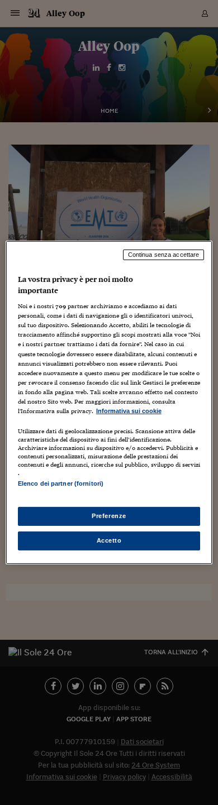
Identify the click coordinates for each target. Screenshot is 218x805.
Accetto (109, 540)
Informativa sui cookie (129, 411)
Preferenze (109, 515)
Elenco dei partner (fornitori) (60, 483)
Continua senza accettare (164, 254)
